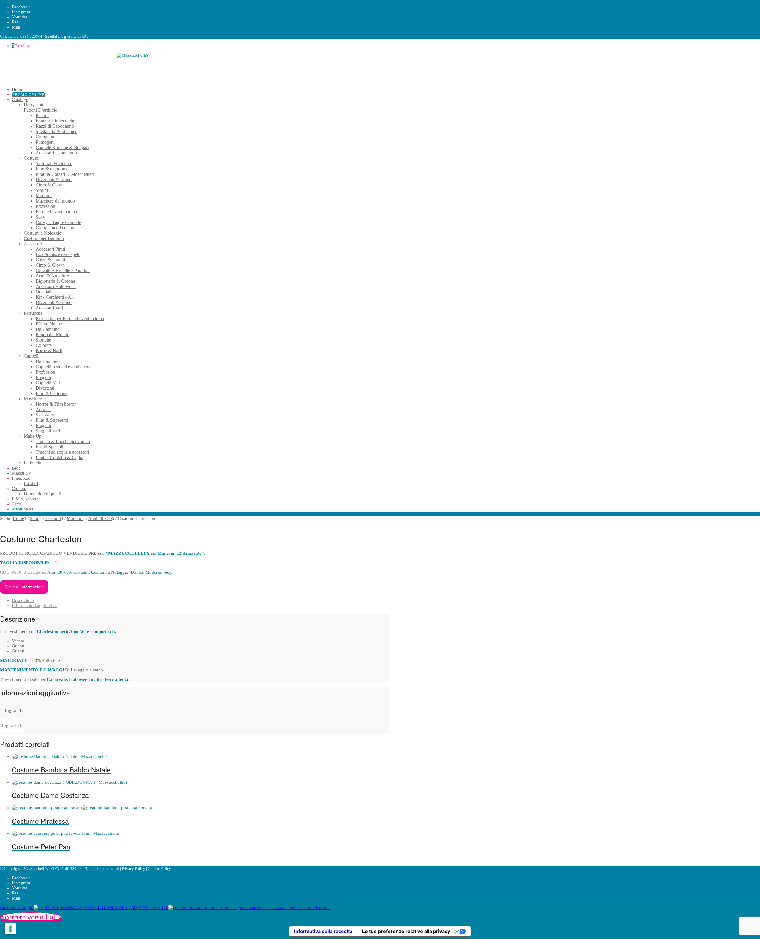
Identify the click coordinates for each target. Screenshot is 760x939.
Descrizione (23, 600)
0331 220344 (31, 36)
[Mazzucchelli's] (194, 68)
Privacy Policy (133, 868)
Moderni (153, 572)
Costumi (81, 572)
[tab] (200, 600)
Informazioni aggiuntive (34, 605)
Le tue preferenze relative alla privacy (406, 931)
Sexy (168, 572)
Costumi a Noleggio (109, 572)
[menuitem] (200, 89)
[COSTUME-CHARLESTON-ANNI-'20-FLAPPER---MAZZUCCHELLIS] (69, 523)
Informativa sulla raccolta (323, 931)
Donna (137, 572)
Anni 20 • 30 (59, 572)
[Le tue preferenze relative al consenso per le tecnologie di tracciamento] (10, 928)
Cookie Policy (159, 868)
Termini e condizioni (102, 868)
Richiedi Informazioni (24, 586)
